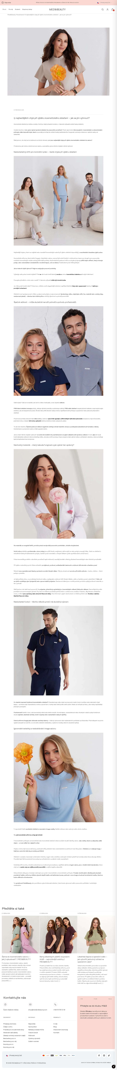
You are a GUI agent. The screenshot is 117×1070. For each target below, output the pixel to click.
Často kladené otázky (10, 1010)
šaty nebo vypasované (79, 286)
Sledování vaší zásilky (10, 1032)
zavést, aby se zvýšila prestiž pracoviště (32, 867)
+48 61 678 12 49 (59, 1010)
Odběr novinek (33, 1041)
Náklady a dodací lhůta (36, 1030)
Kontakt (56, 1032)
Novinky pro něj (8, 1047)
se (40, 274)
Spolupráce (32, 1027)
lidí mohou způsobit (35, 421)
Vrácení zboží (33, 1032)
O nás (55, 1024)
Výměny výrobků (34, 1038)
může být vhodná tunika (58, 280)
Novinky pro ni (8, 1044)
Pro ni (4, 9)
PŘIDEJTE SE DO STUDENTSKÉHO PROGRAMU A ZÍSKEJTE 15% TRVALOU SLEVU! (57, 2)
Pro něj (10, 9)
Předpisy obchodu (9, 1024)
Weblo (109, 1062)
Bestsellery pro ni (9, 1038)
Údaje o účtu (7, 1027)
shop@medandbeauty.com (37, 1010)
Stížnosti (31, 1035)
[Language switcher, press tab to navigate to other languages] (98, 3)
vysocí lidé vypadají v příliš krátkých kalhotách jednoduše (65, 419)
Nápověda (31, 1024)
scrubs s (59, 274)
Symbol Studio (95, 1062)
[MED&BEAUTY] (57, 9)
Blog (55, 1027)
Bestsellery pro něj (9, 1041)
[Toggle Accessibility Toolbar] (114, 1067)
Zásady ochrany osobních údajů (14, 1035)
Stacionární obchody (60, 1030)
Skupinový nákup (27, 9)
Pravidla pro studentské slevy (13, 1030)
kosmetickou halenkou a (74, 274)
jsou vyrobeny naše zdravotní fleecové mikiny (37, 594)
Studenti (17, 9)
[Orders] (107, 10)
